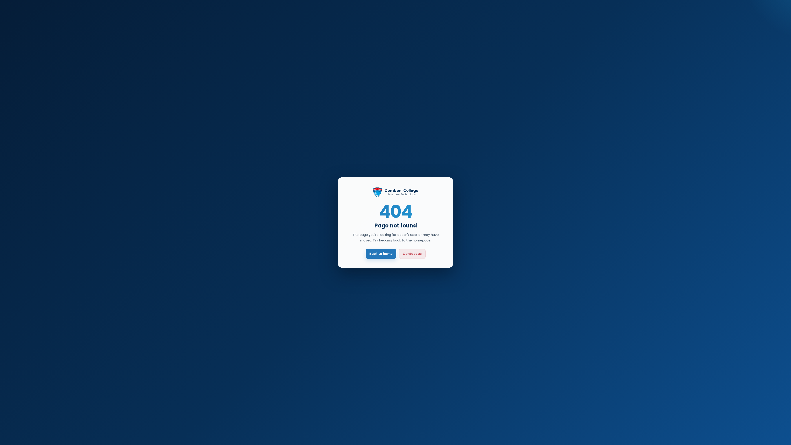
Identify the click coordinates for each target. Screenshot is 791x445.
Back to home (381, 253)
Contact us (412, 253)
